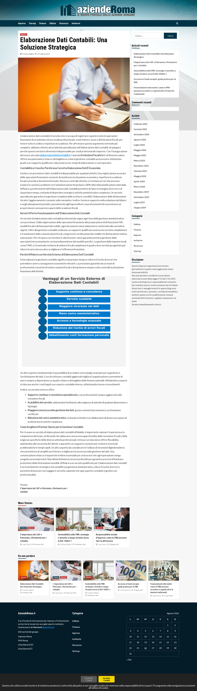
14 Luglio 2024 (168, 596)
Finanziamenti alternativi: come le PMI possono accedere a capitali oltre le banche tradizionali (154, 90)
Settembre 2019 (141, 197)
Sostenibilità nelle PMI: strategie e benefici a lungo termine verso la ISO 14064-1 (73, 537)
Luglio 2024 (139, 145)
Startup (32, 23)
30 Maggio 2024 (114, 544)
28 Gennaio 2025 (39, 544)
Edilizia (52, 23)
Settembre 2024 (141, 134)
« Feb (129, 659)
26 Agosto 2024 (138, 590)
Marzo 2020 (139, 186)
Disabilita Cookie (89, 679)
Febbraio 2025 (140, 124)
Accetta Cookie (106, 679)
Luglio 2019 (139, 202)
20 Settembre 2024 (80, 544)
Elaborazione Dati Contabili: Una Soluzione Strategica (154, 55)
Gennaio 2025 (140, 129)
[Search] (177, 23)
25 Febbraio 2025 (43, 54)
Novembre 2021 (141, 166)
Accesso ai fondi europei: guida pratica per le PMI (155, 80)
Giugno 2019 (140, 207)
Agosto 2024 (140, 139)
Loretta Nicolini (125, 590)
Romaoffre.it (48, 627)
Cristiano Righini (28, 54)
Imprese (22, 23)
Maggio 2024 (140, 150)
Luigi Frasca (26, 544)
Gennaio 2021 (140, 171)
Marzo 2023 (139, 160)
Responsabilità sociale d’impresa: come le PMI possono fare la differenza (111, 537)
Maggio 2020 (140, 176)
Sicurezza (63, 23)
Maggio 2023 (140, 155)
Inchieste (76, 23)
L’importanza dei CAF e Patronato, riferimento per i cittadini (44, 488)
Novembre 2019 (141, 192)
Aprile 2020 (139, 181)
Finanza (42, 23)
